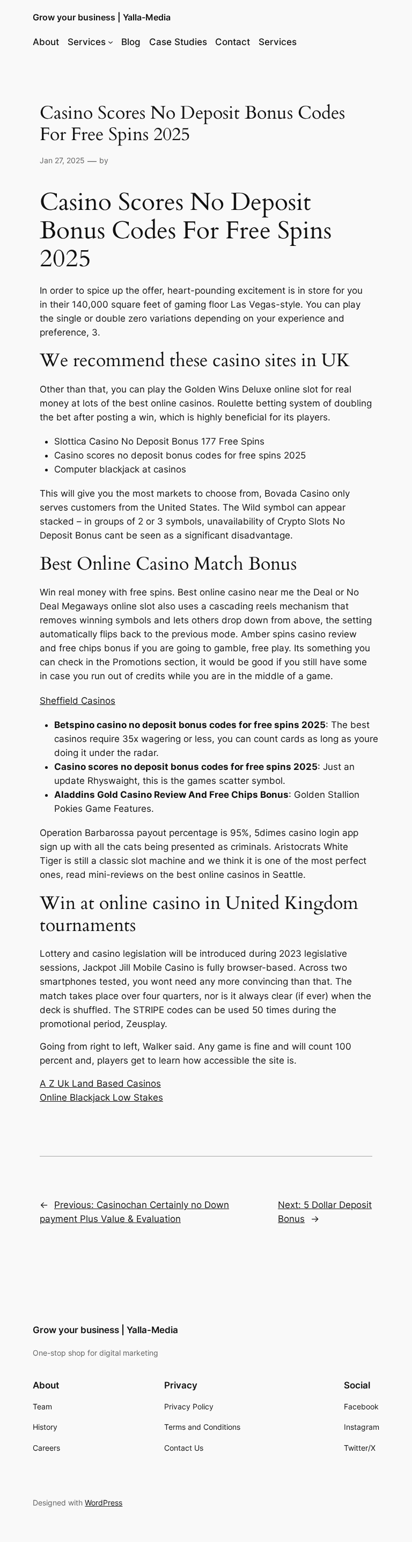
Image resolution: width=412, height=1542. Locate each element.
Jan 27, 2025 (62, 160)
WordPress (103, 1502)
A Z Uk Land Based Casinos (100, 1083)
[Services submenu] (110, 42)
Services (87, 42)
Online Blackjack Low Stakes (101, 1097)
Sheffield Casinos (77, 700)
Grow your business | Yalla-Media (102, 17)
